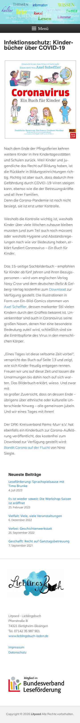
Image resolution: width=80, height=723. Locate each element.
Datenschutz (17, 652)
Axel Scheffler (15, 306)
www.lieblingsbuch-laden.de (28, 636)
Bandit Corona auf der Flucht (27, 447)
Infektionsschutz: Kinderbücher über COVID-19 (38, 45)
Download (57, 289)
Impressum (16, 647)
